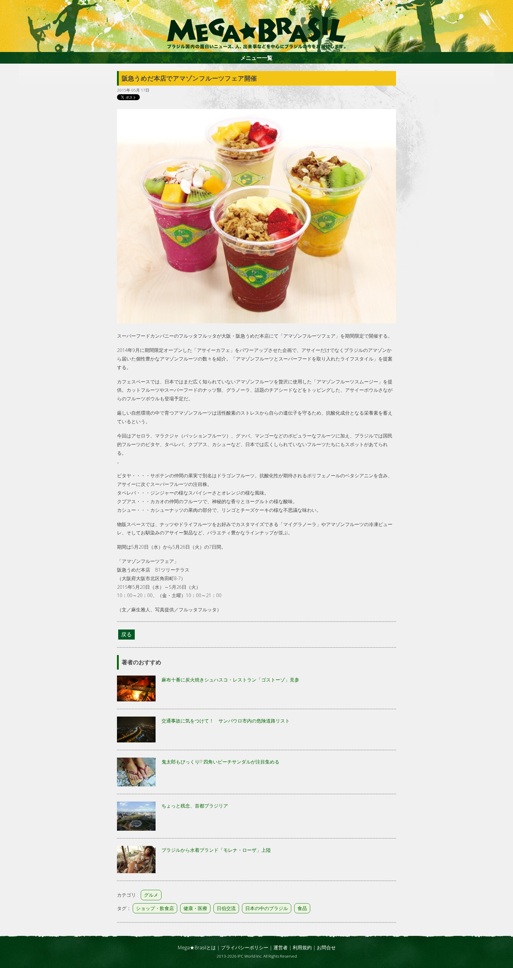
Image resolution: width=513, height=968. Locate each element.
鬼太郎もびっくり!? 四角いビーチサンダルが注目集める (220, 761)
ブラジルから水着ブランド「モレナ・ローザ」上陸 (216, 850)
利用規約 (302, 947)
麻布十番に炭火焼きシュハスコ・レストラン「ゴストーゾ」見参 (230, 679)
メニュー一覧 (256, 57)
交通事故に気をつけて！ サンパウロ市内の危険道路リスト (226, 720)
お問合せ (326, 947)
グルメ (151, 895)
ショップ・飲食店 (155, 908)
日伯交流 (226, 908)
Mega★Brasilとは (197, 947)
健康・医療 (195, 908)
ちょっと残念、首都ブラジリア (195, 805)
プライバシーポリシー (244, 947)
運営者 (280, 947)
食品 (302, 908)
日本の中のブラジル (266, 908)
